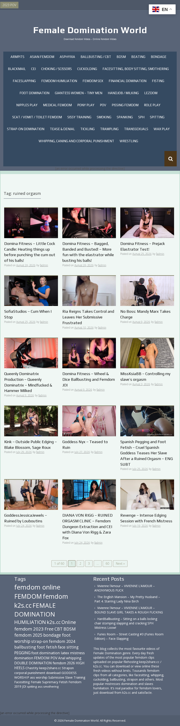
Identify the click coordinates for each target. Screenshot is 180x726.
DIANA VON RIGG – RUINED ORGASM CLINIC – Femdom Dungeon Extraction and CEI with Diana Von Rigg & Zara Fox (87, 526)
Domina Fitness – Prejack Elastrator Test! (142, 246)
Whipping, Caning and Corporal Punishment (76, 141)
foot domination (45, 652)
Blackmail (17, 69)
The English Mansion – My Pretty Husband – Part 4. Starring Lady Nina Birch (127, 599)
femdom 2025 (28, 635)
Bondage (158, 57)
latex (65, 652)
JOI (24, 686)
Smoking (104, 117)
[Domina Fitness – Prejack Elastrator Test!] (147, 223)
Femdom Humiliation (59, 81)
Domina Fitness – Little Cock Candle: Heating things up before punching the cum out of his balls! (29, 252)
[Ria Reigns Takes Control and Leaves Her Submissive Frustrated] (89, 290)
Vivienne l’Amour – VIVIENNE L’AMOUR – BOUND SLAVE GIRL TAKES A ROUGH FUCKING (128, 610)
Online (68, 622)
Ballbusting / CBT (96, 57)
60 (107, 563)
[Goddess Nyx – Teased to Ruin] (89, 421)
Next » (120, 563)
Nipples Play (27, 105)
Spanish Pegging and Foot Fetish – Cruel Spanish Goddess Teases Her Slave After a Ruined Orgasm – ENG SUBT (146, 453)
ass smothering (48, 686)
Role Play (152, 105)
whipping (73, 658)
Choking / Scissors (56, 69)
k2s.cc (54, 622)
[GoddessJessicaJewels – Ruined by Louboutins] (31, 494)
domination (23, 658)
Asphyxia (67, 57)
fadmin (44, 265)
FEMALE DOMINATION (35, 609)
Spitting (157, 117)
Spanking (125, 117)
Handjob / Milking (123, 93)
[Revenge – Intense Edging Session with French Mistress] (147, 494)
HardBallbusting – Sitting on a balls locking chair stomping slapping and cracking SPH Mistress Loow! (125, 623)
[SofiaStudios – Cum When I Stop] (31, 290)
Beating (138, 57)
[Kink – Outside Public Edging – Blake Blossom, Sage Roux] (31, 421)
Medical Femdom (57, 105)
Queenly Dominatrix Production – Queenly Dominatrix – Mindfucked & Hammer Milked (28, 382)
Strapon (68, 668)
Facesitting (22, 682)
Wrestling (129, 141)
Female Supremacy (44, 682)
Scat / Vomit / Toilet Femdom (37, 117)
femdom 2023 (29, 629)
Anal (61, 658)
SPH (141, 117)
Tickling (87, 129)
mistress (77, 652)
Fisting (158, 81)
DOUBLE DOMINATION (33, 663)
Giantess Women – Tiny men (78, 93)
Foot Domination (34, 93)
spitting (32, 686)
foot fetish (47, 647)
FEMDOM (28, 596)
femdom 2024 (62, 641)
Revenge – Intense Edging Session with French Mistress (146, 518)
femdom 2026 (64, 663)
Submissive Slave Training (66, 677)
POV (103, 105)
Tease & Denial (62, 129)
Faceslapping (24, 81)
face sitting (68, 647)
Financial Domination (127, 81)
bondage (52, 635)
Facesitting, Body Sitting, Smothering (136, 69)
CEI (33, 69)
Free (49, 629)
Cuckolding (87, 69)
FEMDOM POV (45, 658)
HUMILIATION (30, 622)
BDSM (121, 57)
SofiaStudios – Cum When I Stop (28, 314)
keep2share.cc (50, 668)
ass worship (38, 677)
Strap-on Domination (25, 129)
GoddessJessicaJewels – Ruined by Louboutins (25, 518)
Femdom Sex (93, 81)
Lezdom (150, 93)
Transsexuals (136, 129)
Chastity (31, 668)
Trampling (109, 129)
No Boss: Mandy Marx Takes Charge (145, 314)
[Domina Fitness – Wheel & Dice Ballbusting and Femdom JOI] (89, 353)
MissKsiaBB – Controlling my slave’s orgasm (145, 376)
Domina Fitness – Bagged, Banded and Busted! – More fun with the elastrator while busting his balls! (88, 252)
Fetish (63, 682)
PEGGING (22, 652)
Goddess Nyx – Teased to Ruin (85, 444)
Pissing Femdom (125, 105)
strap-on (39, 641)
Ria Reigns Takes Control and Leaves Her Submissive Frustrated (88, 317)
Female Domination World (90, 30)
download (53, 672)
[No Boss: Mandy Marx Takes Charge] (147, 290)
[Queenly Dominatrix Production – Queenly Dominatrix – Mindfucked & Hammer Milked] (31, 353)
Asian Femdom (42, 57)
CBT (58, 629)
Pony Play (85, 105)
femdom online (37, 587)
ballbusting (25, 647)
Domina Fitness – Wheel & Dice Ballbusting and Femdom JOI (88, 379)
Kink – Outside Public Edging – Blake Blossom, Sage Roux (30, 444)
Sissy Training (79, 117)
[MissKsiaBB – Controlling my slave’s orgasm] (147, 353)
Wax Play (162, 129)
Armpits (17, 57)
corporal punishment (29, 672)
